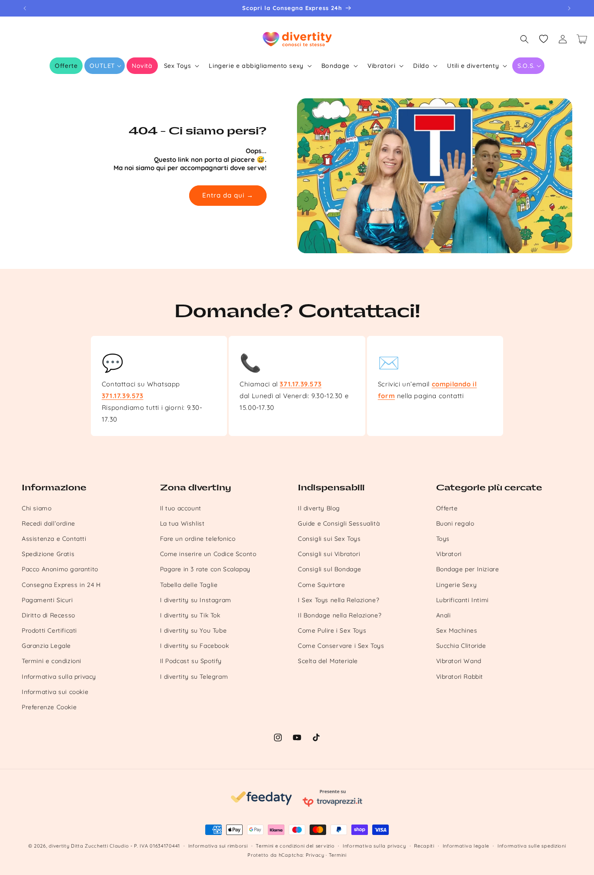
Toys (443, 539)
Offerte (447, 508)
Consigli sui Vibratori (329, 554)
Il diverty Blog (319, 508)
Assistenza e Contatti (54, 539)
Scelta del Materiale (328, 661)
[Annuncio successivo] (569, 8)
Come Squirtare (321, 585)
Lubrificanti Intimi (462, 600)
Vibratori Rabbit (460, 677)
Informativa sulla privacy (59, 677)
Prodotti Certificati (49, 630)
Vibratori (449, 554)
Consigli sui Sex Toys (329, 539)
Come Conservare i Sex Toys (341, 646)
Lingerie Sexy (456, 585)
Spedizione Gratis (48, 554)
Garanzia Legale (46, 646)
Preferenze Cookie (49, 707)
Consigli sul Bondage (329, 569)
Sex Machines (456, 630)
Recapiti (424, 846)
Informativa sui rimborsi (218, 846)
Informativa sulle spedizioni (531, 846)
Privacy (315, 855)
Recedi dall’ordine (48, 523)
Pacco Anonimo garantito (60, 569)
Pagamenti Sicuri (47, 600)
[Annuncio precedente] (24, 8)
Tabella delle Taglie (189, 585)
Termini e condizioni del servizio (295, 846)
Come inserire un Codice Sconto (208, 554)
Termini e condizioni (51, 661)
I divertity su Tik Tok (190, 615)
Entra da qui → (228, 195)
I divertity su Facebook (194, 646)
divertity (59, 846)
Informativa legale (466, 846)
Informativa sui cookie (55, 692)
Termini (338, 855)
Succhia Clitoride (461, 646)
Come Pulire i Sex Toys (332, 630)
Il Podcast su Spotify (191, 661)
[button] (104, 65)
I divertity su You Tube (193, 630)
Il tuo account (180, 508)
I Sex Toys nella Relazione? (338, 600)
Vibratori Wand (458, 661)
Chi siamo (36, 508)
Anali (443, 615)
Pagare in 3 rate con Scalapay (205, 569)
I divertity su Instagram (195, 600)
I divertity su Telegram (194, 677)
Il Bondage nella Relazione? (339, 615)
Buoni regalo (455, 523)
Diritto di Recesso (48, 615)
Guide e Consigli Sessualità (339, 523)
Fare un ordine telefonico (198, 539)
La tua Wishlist (182, 523)
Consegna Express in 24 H (61, 585)
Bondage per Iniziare (467, 569)
